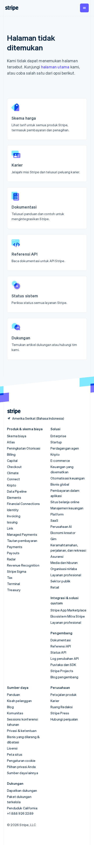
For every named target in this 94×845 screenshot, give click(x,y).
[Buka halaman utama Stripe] (12, 411)
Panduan (13, 694)
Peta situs (14, 754)
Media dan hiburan (64, 562)
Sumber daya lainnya (22, 773)
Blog (10, 707)
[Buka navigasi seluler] (84, 8)
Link (10, 528)
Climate (13, 473)
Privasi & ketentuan (22, 730)
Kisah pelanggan (19, 701)
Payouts (13, 553)
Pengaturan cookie (21, 760)
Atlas (11, 442)
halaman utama (55, 66)
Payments (15, 547)
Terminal (13, 584)
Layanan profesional (65, 575)
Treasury (14, 590)
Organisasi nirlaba (63, 569)
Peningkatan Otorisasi (23, 448)
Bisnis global (59, 484)
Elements (14, 497)
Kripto (11, 485)
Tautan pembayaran (22, 540)
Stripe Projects (61, 671)
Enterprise (58, 436)
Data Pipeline (17, 491)
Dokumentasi (60, 640)
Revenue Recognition (23, 565)
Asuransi (57, 556)
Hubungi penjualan (64, 719)
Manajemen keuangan (67, 508)
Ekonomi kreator (62, 532)
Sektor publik (60, 581)
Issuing (12, 522)
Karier (54, 701)
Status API (58, 652)
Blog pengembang (64, 677)
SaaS (54, 520)
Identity (13, 510)
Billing (11, 454)
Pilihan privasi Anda (21, 767)
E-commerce (60, 460)
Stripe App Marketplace (68, 610)
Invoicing (13, 516)
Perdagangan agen (64, 448)
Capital (12, 460)
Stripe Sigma (16, 571)
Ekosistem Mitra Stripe (67, 616)
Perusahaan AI (61, 526)
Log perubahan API (64, 658)
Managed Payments (22, 534)
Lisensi (12, 748)
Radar (11, 559)
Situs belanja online (64, 502)
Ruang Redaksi (61, 707)
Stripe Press (59, 713)
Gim (53, 539)
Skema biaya (16, 436)
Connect (13, 479)
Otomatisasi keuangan (67, 478)
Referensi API (60, 646)
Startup (56, 442)
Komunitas (15, 713)
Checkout (14, 467)
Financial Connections (23, 503)
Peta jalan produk (63, 694)
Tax (10, 577)
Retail (54, 587)
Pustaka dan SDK (63, 664)
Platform (57, 514)
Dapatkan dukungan (22, 790)
